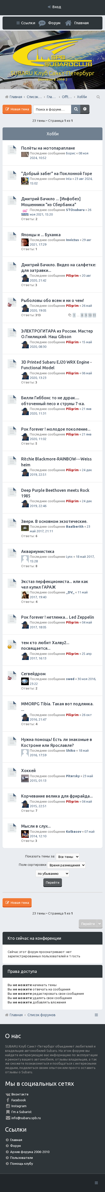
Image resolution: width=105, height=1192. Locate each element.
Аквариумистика (37, 551)
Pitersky (73, 776)
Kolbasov (73, 831)
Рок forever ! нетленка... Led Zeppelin (57, 617)
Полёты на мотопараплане (48, 148)
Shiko (70, 750)
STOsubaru (75, 209)
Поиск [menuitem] (98, 97)
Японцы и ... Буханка (41, 234)
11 (94, 315)
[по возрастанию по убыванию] (52, 873)
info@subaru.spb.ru (26, 1118)
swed (70, 679)
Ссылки (28, 23)
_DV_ (70, 592)
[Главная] (52, 65)
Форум (15, 1145)
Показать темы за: (40, 856)
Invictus (72, 240)
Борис (70, 153)
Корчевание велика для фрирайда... (57, 796)
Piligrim (72, 275)
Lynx (69, 556)
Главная (81, 23)
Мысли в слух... (36, 826)
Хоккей (28, 770)
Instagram (19, 1106)
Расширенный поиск (84, 109)
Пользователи (21, 1157)
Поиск (75, 109)
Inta (69, 178)
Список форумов (42, 1015)
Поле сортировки (33, 864)
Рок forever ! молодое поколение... (55, 429)
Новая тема (19, 109)
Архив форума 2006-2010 (29, 1152)
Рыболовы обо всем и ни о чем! (52, 300)
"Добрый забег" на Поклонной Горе (56, 173)
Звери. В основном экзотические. (54, 521)
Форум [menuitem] (54, 23)
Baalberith (75, 526)
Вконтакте (20, 1094)
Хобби (53, 133)
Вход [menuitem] (56, 7)
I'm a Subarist (21, 1112)
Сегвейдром (33, 673)
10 (89, 315)
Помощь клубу (21, 1163)
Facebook (18, 1100)
